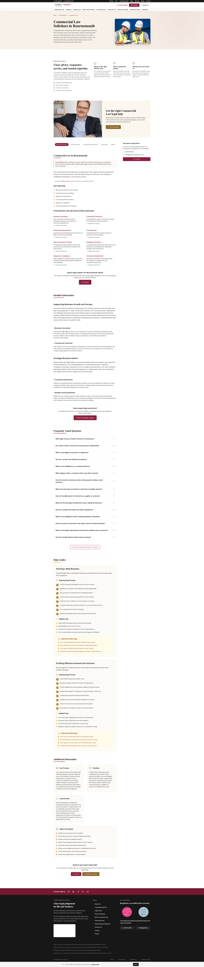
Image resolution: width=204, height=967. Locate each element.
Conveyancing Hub (123, 1)
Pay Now (148, 1)
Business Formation (61, 216)
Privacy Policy (121, 959)
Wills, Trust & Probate (89, 9)
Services (111, 1)
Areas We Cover (100, 920)
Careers (97, 930)
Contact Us (145, 5)
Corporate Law (112, 9)
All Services (145, 9)
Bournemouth (63, 15)
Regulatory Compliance (62, 256)
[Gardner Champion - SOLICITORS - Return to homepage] (63, 5)
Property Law (77, 9)
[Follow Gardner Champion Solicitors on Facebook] (78, 891)
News (131, 1)
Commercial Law (101, 9)
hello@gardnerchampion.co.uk (134, 155)
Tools (116, 1)
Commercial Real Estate (94, 256)
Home (55, 15)
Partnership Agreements (62, 230)
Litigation (68, 9)
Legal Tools (98, 911)
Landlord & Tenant (135, 9)
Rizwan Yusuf (65, 181)
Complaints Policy (145, 959)
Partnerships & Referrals (102, 924)
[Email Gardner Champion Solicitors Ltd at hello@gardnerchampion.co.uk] (87, 891)
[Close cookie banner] (141, 964)
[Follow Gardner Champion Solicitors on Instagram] (68, 891)
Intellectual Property (93, 242)
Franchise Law (91, 230)
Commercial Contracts (94, 216)
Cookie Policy (133, 959)
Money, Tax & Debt (123, 9)
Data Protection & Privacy (63, 242)
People (142, 1)
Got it (135, 964)
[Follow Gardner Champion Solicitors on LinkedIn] (73, 891)
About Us (137, 1)
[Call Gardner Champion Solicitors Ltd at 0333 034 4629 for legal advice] (83, 891)
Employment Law (59, 9)
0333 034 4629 (129, 152)
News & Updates (100, 914)
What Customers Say (101, 917)
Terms (112, 959)
